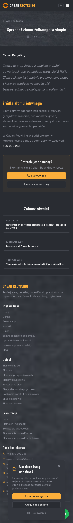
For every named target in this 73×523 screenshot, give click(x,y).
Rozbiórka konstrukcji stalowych (21, 394)
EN (61, 5)
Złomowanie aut (11, 365)
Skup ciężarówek (12, 398)
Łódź (5, 419)
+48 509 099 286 (16, 453)
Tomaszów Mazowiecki (16, 428)
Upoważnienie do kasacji (17, 340)
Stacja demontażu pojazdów (19, 389)
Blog (5, 349)
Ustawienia (39, 512)
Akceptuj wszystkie (36, 496)
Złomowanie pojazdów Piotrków (21, 438)
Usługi (6, 312)
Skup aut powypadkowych (18, 375)
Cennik (7, 316)
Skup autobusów (12, 403)
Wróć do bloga (14, 20)
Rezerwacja (9, 321)
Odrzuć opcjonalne (36, 504)
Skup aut (8, 370)
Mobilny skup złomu (14, 379)
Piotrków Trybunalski (14, 423)
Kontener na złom (12, 384)
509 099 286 (38, 175)
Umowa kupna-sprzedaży (17, 345)
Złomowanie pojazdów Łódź (19, 433)
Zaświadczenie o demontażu (19, 335)
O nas (6, 331)
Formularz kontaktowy (36, 184)
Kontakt (7, 326)
